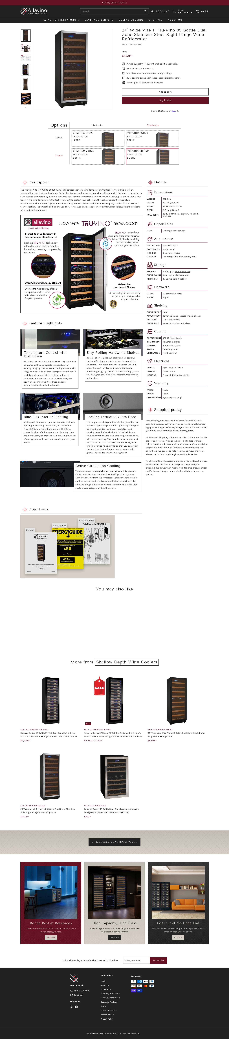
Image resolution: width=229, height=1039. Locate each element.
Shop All (155, 19)
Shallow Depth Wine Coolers (126, 661)
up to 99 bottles (141, 82)
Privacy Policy (107, 1019)
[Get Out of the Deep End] (178, 892)
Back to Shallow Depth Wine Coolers (116, 842)
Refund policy (107, 1014)
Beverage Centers (99, 19)
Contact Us (106, 989)
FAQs (103, 981)
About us (175, 19)
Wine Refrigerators (60, 19)
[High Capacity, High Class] (114, 892)
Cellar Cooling (131, 19)
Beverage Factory (109, 1002)
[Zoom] (73, 69)
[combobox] (114, 11)
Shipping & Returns (110, 993)
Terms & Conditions (110, 998)
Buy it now (165, 100)
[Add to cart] (80, 680)
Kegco (103, 1006)
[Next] (25, 106)
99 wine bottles (182, 271)
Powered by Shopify (131, 1033)
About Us (105, 985)
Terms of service (108, 1010)
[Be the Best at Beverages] (50, 892)
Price (124, 51)
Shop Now (51, 937)
